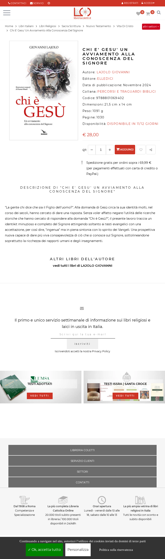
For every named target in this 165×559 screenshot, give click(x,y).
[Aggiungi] (109, 150)
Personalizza (78, 550)
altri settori (150, 26)
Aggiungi (126, 149)
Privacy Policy (101, 351)
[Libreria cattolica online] (82, 14)
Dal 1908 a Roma (24, 506)
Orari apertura (102, 506)
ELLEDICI (105, 79)
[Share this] (151, 149)
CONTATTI (82, 482)
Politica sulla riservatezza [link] (116, 549)
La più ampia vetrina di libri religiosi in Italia (140, 508)
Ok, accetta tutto (46, 550)
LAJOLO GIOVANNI (96, 265)
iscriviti (82, 343)
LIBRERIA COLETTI (82, 450)
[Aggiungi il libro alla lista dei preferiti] (141, 149)
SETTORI (82, 471)
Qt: (84, 150)
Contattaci (18, 3)
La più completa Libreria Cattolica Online (63, 508)
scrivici (38, 3)
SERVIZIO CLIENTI (82, 461)
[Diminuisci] (91, 150)
